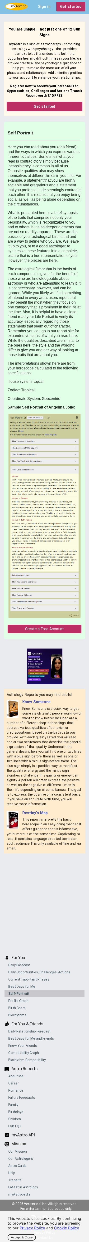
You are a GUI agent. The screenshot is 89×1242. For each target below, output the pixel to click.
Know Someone (36, 702)
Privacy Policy (32, 1228)
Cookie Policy (66, 1228)
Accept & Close (22, 1237)
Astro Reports (24, 1068)
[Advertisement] (44, 904)
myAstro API (23, 1135)
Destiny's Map (35, 813)
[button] (44, 965)
